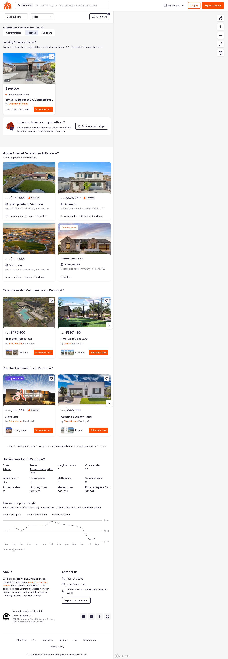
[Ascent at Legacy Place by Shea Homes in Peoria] (84, 391)
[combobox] (71, 5)
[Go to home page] (7, 5)
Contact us (47, 639)
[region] (170, 69)
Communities (13, 32)
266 (5, 481)
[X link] (107, 616)
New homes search (26, 446)
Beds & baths (14, 16)
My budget (174, 5)
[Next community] (109, 325)
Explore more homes (76, 600)
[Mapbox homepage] (122, 656)
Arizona (42, 446)
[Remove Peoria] (30, 5)
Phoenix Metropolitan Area (62, 446)
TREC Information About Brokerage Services (33, 619)
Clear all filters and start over (87, 47)
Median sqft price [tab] (12, 514)
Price (35, 16)
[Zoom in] (220, 26)
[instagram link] (83, 616)
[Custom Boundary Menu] (220, 18)
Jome (10, 446)
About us (21, 639)
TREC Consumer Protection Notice (28, 621)
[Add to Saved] (51, 56)
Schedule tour (43, 109)
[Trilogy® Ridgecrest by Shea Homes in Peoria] (29, 313)
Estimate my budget (93, 126)
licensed (23, 611)
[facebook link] (99, 616)
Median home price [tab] (37, 514)
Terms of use (90, 639)
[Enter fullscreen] (220, 44)
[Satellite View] (220, 52)
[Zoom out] (220, 35)
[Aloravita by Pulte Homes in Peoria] (29, 391)
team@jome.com (76, 584)
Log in (194, 5)
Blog (75, 639)
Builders (47, 32)
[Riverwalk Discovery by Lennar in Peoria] (84, 313)
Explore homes (212, 5)
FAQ (34, 639)
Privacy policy (57, 646)
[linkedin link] (91, 616)
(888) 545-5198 (75, 578)
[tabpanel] (57, 531)
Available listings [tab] (61, 514)
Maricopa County (87, 446)
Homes (32, 32)
